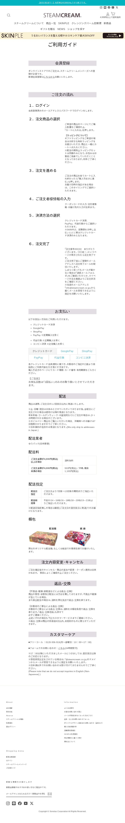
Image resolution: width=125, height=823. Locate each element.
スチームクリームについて (29, 23)
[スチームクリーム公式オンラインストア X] (32, 803)
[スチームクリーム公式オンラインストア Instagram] (8, 803)
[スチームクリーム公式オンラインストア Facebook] (20, 803)
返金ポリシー (11, 727)
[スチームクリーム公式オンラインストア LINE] (14, 803)
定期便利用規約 (69, 730)
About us (9, 715)
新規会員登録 (11, 757)
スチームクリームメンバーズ (16, 764)
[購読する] (50, 794)
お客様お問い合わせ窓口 (73, 712)
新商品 (107, 23)
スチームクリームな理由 (14, 719)
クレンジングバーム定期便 (86, 23)
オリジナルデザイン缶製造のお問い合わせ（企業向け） (84, 723)
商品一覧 (51, 23)
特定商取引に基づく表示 (73, 738)
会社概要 (9, 708)
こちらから (49, 77)
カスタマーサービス (62, 618)
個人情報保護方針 (70, 727)
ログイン (9, 760)
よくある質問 (69, 708)
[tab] (43, 351)
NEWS (61, 29)
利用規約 (9, 723)
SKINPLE (63, 23)
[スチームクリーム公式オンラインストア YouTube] (26, 803)
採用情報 (9, 712)
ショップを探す (76, 29)
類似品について (69, 741)
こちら (61, 648)
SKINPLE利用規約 (71, 734)
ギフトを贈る (47, 29)
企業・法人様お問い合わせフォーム (76, 719)
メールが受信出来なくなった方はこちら (78, 715)
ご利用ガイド (11, 768)
